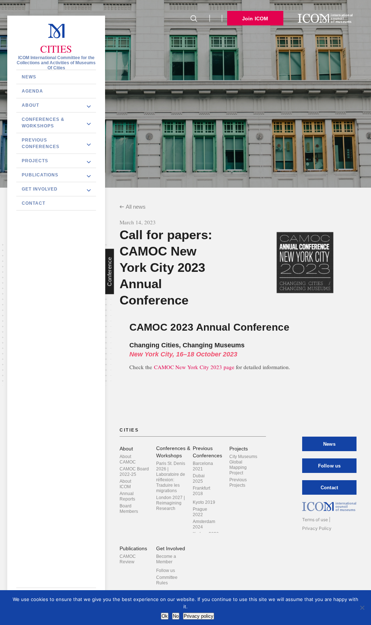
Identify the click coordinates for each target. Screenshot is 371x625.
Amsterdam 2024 (204, 524)
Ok (165, 616)
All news (136, 207)
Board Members (129, 508)
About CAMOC (128, 459)
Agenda (32, 91)
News (29, 76)
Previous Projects (238, 482)
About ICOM (125, 484)
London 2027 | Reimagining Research (170, 503)
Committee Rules (167, 580)
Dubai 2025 (199, 478)
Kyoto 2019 (204, 502)
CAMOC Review (128, 559)
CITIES (56, 49)
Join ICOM (255, 18)
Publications (40, 174)
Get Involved (40, 189)
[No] (362, 607)
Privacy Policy (317, 528)
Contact (33, 203)
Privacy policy (198, 616)
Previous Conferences (40, 143)
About (30, 105)
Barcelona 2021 (203, 466)
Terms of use (315, 519)
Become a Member (166, 559)
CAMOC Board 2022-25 (134, 471)
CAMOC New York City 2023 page (194, 367)
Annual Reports (127, 496)
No (176, 616)
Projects (35, 160)
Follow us (165, 570)
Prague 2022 (200, 512)
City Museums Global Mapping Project (243, 464)
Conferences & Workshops (43, 122)
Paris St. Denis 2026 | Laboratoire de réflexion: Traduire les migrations (170, 477)
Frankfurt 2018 (201, 491)
